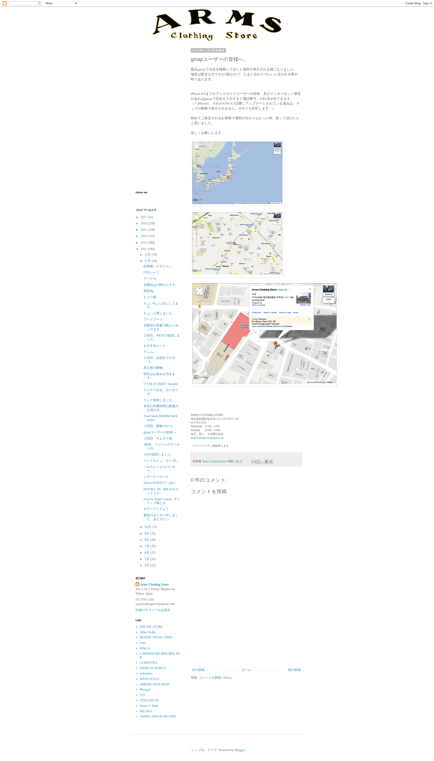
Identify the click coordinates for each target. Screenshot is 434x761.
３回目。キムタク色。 (159, 438)
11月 (148, 261)
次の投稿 (198, 670)
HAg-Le (145, 648)
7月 (147, 546)
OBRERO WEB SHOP (154, 684)
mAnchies (146, 673)
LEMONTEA (148, 662)
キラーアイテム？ (156, 509)
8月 (147, 540)
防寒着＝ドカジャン (158, 266)
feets (143, 642)
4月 (147, 565)
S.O (142, 695)
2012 (144, 249)
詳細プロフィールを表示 (153, 610)
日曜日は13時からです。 (161, 285)
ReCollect (146, 711)
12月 (148, 254)
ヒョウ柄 (150, 297)
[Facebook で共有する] (266, 461)
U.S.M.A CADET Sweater (161, 384)
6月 (147, 552)
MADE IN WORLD (153, 668)
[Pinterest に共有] (271, 461)
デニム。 (150, 351)
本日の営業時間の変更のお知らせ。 (161, 408)
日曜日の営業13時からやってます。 (161, 327)
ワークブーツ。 (155, 319)
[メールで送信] (254, 461)
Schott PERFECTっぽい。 (161, 483)
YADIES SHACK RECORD (158, 716)
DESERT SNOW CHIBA (156, 637)
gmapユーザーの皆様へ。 (161, 432)
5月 (147, 559)
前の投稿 (294, 670)
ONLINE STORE (151, 626)
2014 (144, 236)
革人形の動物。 (155, 367)
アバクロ (150, 278)
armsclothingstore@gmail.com (207, 437)
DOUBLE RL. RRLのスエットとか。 (161, 491)
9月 (147, 533)
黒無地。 (150, 291)
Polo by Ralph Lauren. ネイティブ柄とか (162, 501)
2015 (144, 229)
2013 (144, 242)
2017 (144, 217)
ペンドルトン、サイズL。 (162, 460)
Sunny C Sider (149, 705)
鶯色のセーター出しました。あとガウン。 (161, 517)
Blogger (240, 750)
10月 (148, 527)
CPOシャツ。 (153, 272)
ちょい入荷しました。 (159, 313)
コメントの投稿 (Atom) (215, 677)
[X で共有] (262, 461)
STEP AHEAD (149, 700)
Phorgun (145, 689)
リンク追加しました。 (159, 400)
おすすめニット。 (156, 345)
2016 (144, 223)
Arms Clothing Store (154, 584)
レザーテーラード (156, 477)
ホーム (246, 670)
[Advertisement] (246, 629)
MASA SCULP (149, 679)
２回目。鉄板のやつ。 (159, 426)
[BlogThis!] (258, 461)
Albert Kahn (148, 632)
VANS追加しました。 (159, 454)
